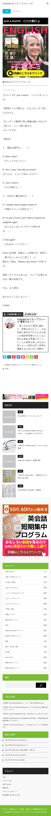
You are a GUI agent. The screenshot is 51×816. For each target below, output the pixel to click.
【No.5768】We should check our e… (16, 745)
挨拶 (25, 641)
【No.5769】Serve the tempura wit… (16, 740)
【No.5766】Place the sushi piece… (16, 755)
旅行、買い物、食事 (25, 646)
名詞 (6, 11)
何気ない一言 (25, 614)
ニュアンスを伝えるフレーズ (25, 593)
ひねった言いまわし (25, 587)
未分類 (25, 652)
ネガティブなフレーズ (25, 598)
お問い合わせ (25, 571)
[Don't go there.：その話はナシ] (14, 385)
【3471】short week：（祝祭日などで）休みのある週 (33, 476)
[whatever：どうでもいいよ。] (36, 385)
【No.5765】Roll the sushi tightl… (15, 760)
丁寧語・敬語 (25, 609)
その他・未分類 (25, 582)
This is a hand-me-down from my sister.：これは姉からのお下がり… (31, 432)
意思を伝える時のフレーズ (25, 630)
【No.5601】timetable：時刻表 (29, 490)
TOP (4, 777)
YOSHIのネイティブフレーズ (17, 3)
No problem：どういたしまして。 (30, 416)
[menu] (47, 3)
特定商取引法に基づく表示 (11, 795)
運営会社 (5, 788)
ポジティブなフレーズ (25, 603)
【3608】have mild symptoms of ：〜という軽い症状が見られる (23, 703)
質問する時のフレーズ (25, 668)
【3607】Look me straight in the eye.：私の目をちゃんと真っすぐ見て (25, 714)
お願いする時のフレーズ (25, 577)
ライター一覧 (7, 780)
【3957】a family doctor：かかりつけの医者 (33, 447)
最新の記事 (32, 314)
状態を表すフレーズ (25, 662)
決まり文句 (25, 657)
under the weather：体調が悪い (29, 460)
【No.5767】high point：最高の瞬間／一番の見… (20, 750)
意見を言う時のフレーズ (25, 636)
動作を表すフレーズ (25, 620)
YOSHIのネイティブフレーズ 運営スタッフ (26, 365)
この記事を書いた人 (14, 314)
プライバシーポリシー (10, 791)
